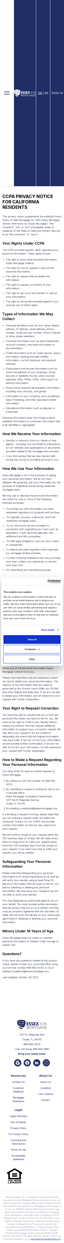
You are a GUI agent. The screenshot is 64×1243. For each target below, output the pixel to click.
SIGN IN (57, 93)
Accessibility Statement (18, 1157)
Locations (45, 1087)
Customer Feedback (18, 1089)
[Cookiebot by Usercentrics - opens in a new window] (48, 581)
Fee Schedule (18, 1122)
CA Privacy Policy (18, 1134)
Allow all (32, 639)
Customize (30, 649)
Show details (48, 630)
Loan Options (45, 1093)
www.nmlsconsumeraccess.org (46, 1239)
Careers (45, 1099)
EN (40, 93)
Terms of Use (18, 1149)
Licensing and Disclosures (18, 1142)
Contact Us (18, 1081)
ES (46, 93)
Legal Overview (18, 1116)
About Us (45, 1081)
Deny (32, 659)
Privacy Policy (18, 1128)
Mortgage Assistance (18, 1099)
